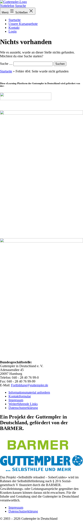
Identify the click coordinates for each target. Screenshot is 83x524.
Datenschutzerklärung (23, 408)
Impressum (16, 400)
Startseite (15, 20)
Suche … (6, 63)
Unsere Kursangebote (23, 24)
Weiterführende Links (23, 404)
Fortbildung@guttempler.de (29, 385)
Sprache (20, 5)
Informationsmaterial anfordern (29, 392)
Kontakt (14, 27)
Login (13, 31)
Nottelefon (7, 5)
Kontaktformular (20, 396)
